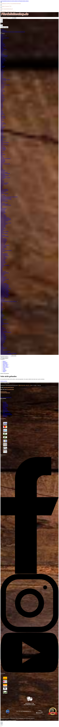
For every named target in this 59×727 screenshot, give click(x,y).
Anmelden (2, 29)
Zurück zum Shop (3, 381)
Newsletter (5, 403)
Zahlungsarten (17, 31)
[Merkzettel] (1, 23)
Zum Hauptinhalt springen (5, 0)
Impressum (5, 416)
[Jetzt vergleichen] (1, 723)
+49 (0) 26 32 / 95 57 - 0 (24, 385)
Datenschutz (5, 415)
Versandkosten (5, 405)
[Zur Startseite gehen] (14, 16)
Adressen (13, 31)
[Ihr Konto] (1, 25)
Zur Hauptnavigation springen (23, 0)
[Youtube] (29, 672)
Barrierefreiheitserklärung (7, 414)
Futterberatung (5, 406)
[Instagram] (29, 631)
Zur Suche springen (14, 0)
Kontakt (4, 407)
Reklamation (5, 408)
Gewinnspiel (5, 409)
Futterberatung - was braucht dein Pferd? (5, 392)
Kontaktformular (10, 389)
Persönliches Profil (7, 31)
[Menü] (1, 20)
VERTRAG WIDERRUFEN (5, 397)
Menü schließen (5, 27)
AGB (4, 412)
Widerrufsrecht (5, 410)
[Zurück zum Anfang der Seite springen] (1, 724)
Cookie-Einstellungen (7, 413)
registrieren (4, 30)
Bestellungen (22, 31)
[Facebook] (29, 573)
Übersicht (2, 31)
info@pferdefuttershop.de (9, 387)
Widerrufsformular (6, 411)
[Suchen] (12, 18)
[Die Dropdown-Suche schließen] (15, 18)
